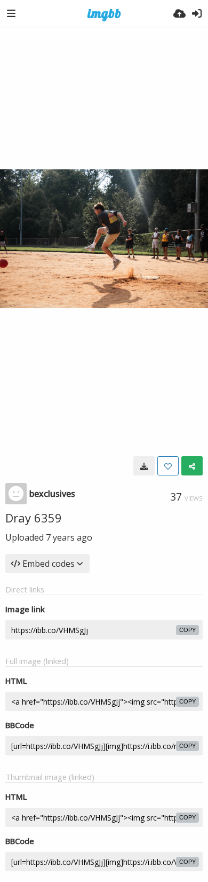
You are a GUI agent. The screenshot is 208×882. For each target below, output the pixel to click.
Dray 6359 (33, 518)
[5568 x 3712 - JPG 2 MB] (144, 465)
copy (187, 630)
